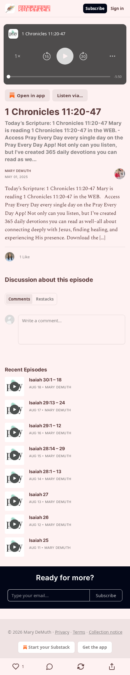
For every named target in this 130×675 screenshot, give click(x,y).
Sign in (117, 8)
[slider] (59, 77)
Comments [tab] (19, 299)
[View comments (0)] (49, 667)
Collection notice (105, 632)
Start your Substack (49, 647)
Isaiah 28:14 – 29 (47, 448)
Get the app (95, 647)
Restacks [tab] (45, 299)
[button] (17, 56)
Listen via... (70, 95)
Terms (79, 632)
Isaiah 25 (39, 540)
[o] (14, 386)
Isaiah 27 (38, 494)
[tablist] (31, 299)
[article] (65, 386)
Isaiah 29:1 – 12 (45, 425)
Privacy (62, 632)
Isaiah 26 (39, 517)
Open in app (31, 95)
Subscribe (95, 8)
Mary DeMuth (18, 171)
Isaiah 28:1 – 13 (45, 471)
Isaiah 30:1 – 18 (45, 380)
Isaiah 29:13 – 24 (47, 403)
